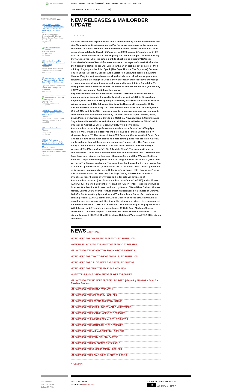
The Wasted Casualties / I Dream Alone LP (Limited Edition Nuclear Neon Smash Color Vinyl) (53, 37)
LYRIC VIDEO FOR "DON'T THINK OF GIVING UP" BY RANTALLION (104, 256)
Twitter (92, 384)
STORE (82, 3)
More (59, 19)
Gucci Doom (46, 132)
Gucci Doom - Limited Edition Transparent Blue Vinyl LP (53, 119)
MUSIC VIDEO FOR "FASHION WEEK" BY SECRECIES (98, 313)
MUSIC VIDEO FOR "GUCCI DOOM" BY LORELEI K (97, 349)
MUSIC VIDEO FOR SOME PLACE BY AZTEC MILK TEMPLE (101, 307)
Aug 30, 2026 (93, 232)
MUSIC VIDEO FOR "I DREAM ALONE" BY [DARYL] (97, 301)
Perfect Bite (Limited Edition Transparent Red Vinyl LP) (52, 69)
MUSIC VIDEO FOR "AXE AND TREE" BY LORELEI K (98, 331)
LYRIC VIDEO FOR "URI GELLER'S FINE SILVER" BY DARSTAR (103, 262)
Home (74, 3)
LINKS (107, 3)
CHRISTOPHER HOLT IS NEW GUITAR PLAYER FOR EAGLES (102, 274)
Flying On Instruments (50, 103)
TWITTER (137, 3)
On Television (47, 53)
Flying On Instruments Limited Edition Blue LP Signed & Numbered (53, 87)
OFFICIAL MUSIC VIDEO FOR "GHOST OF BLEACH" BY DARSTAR (104, 244)
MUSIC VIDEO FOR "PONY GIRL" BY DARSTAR (95, 337)
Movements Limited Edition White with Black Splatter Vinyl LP (54, 151)
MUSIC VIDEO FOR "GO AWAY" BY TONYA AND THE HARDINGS (103, 250)
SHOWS (90, 3)
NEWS (115, 3)
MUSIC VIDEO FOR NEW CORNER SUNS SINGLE (96, 343)
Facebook (85, 384)
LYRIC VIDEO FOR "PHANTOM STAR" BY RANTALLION (99, 268)
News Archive (77, 364)
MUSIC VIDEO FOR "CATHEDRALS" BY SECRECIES (97, 325)
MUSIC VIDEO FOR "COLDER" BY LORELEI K (94, 295)
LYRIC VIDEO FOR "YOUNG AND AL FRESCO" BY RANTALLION (103, 238)
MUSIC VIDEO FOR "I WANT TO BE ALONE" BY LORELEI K (101, 355)
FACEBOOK (125, 3)
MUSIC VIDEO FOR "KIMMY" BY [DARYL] (92, 289)
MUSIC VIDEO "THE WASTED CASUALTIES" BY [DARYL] (100, 319)
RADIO (99, 3)
